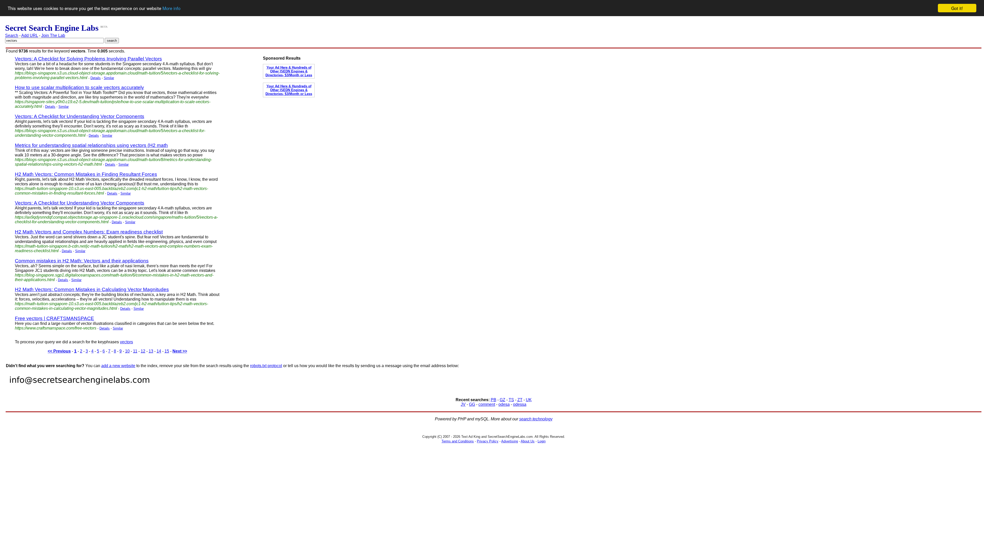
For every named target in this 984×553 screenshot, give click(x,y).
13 (151, 351)
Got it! (957, 8)
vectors (126, 342)
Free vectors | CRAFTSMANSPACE (54, 318)
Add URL (29, 35)
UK (529, 400)
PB (493, 400)
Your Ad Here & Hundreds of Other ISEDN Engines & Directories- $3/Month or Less (288, 71)
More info (171, 8)
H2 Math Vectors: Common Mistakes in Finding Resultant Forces (86, 174)
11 (135, 351)
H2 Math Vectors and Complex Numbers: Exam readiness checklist (89, 232)
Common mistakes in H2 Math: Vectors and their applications (82, 260)
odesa (504, 404)
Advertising (509, 441)
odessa (519, 404)
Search (11, 35)
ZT (519, 400)
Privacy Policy (487, 441)
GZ (502, 400)
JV (463, 404)
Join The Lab (53, 35)
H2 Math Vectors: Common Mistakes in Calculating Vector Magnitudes (92, 289)
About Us (528, 441)
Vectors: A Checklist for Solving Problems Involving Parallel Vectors (88, 58)
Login (542, 441)
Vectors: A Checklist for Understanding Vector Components (79, 116)
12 (143, 351)
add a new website (118, 366)
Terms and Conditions (458, 441)
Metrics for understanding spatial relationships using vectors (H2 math (91, 145)
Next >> (179, 351)
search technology (535, 419)
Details (95, 78)
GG (472, 404)
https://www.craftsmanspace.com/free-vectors (55, 328)
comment (486, 404)
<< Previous (59, 351)
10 (127, 351)
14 (159, 351)
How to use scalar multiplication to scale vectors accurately (79, 87)
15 (167, 351)
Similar (109, 78)
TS (511, 400)
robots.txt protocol (266, 366)
